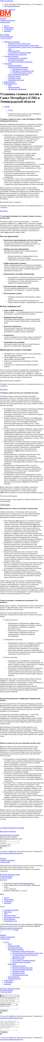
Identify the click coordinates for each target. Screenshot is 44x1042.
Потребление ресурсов (16, 80)
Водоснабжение (9, 82)
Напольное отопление (12, 42)
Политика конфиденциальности (11, 928)
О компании (8, 29)
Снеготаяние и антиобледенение (19, 52)
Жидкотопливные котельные (18, 67)
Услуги (6, 26)
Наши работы (9, 27)
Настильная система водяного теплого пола (23, 45)
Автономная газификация (17, 89)
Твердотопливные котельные (18, 74)
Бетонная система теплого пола (19, 43)
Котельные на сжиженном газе (23, 71)
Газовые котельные (15, 65)
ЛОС (10, 85)
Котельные (8, 63)
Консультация (5, 505)
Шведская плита (14, 51)
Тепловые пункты (14, 78)
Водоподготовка (14, 87)
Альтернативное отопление (17, 58)
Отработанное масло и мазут (22, 73)
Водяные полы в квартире (17, 54)
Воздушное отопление (16, 60)
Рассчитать (4, 211)
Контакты (7, 31)
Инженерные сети (10, 83)
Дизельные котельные (20, 69)
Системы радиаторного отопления (20, 62)
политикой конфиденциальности (11, 853)
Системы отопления (11, 56)
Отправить (4, 846)
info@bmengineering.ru (12, 6)
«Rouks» (16, 929)
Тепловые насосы (14, 76)
